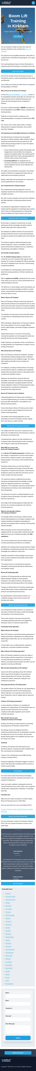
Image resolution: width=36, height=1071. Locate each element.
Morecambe (8, 955)
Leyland (7, 918)
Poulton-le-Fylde (12, 809)
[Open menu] (33, 3)
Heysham (8, 943)
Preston (30, 809)
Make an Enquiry (18, 1053)
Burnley (7, 971)
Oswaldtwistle (9, 952)
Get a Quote (18, 36)
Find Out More (18, 771)
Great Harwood (9, 949)
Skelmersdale (9, 937)
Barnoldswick (9, 983)
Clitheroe (8, 959)
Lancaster (8, 946)
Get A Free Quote (18, 883)
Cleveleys (8, 921)
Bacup (7, 977)
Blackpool (4, 811)
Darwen (7, 940)
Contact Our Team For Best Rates (18, 218)
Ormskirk (8, 931)
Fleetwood (8, 924)
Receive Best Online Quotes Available (18, 425)
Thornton (8, 912)
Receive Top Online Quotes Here (18, 605)
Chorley (7, 927)
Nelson (7, 974)
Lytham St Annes (22, 809)
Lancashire (8, 909)
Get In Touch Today (18, 71)
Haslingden (8, 965)
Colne (7, 980)
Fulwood (3, 809)
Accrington (8, 962)
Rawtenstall (8, 968)
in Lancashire (17, 94)
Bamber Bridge (9, 915)
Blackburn (8, 934)
